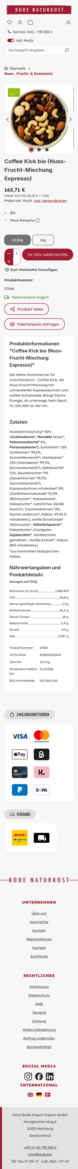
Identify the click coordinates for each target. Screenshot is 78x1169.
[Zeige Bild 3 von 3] (47, 149)
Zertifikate (39, 956)
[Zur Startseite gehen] (39, 9)
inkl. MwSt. (20, 40)
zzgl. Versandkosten (50, 200)
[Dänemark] (47, 1094)
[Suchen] (67, 50)
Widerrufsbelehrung (39, 1029)
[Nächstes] (70, 119)
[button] (30, 1094)
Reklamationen (39, 939)
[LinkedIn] (50, 1076)
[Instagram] (28, 1076)
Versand (39, 1012)
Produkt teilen (30, 309)
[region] (39, 119)
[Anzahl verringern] (9, 253)
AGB (39, 1004)
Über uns (39, 913)
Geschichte (39, 922)
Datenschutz (39, 995)
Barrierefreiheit (39, 1047)
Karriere (39, 948)
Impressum (39, 986)
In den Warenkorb (48, 254)
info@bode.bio (40, 1154)
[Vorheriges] (7, 119)
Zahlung (39, 1021)
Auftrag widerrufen (39, 1038)
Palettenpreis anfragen (38, 324)
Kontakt (39, 930)
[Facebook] (39, 1076)
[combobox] (39, 50)
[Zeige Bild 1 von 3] (31, 149)
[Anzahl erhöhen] (8, 261)
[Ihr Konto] (20, 22)
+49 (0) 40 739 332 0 (40, 1147)
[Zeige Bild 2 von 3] (39, 149)
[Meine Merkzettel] (9, 22)
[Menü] (68, 22)
